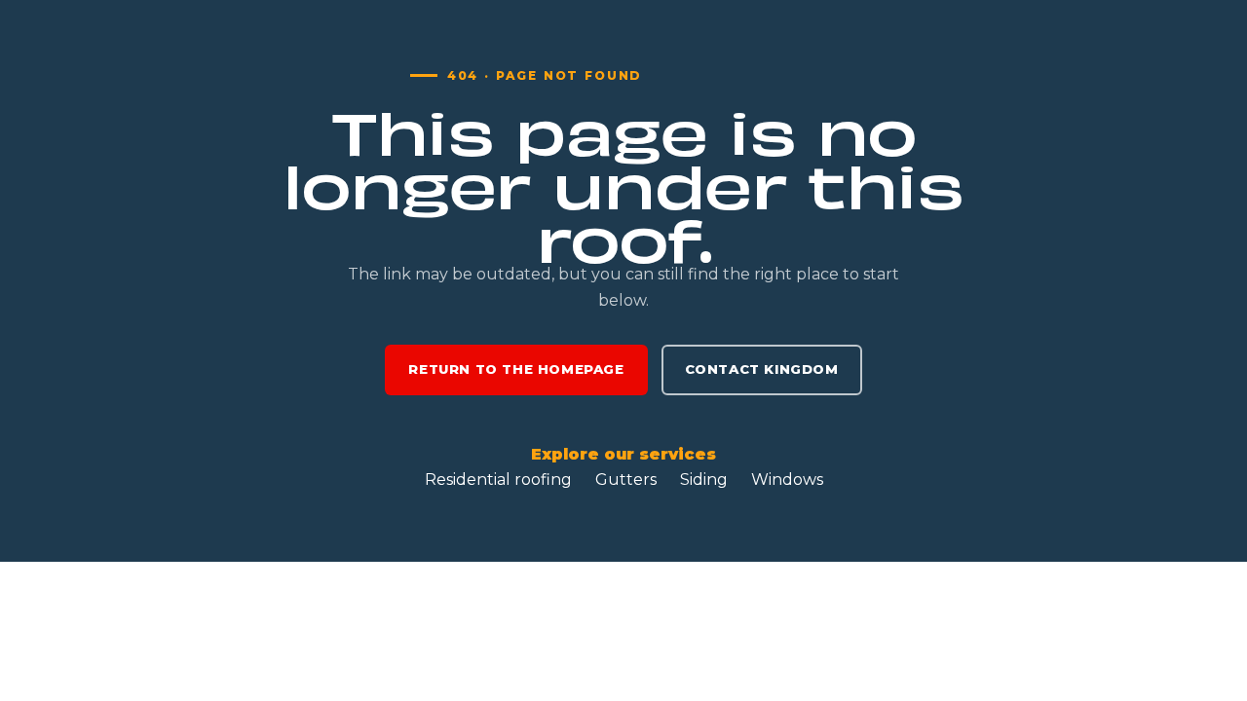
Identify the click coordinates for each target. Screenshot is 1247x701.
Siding (704, 479)
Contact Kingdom (762, 369)
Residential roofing (498, 479)
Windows (787, 479)
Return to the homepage (516, 369)
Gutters (626, 479)
